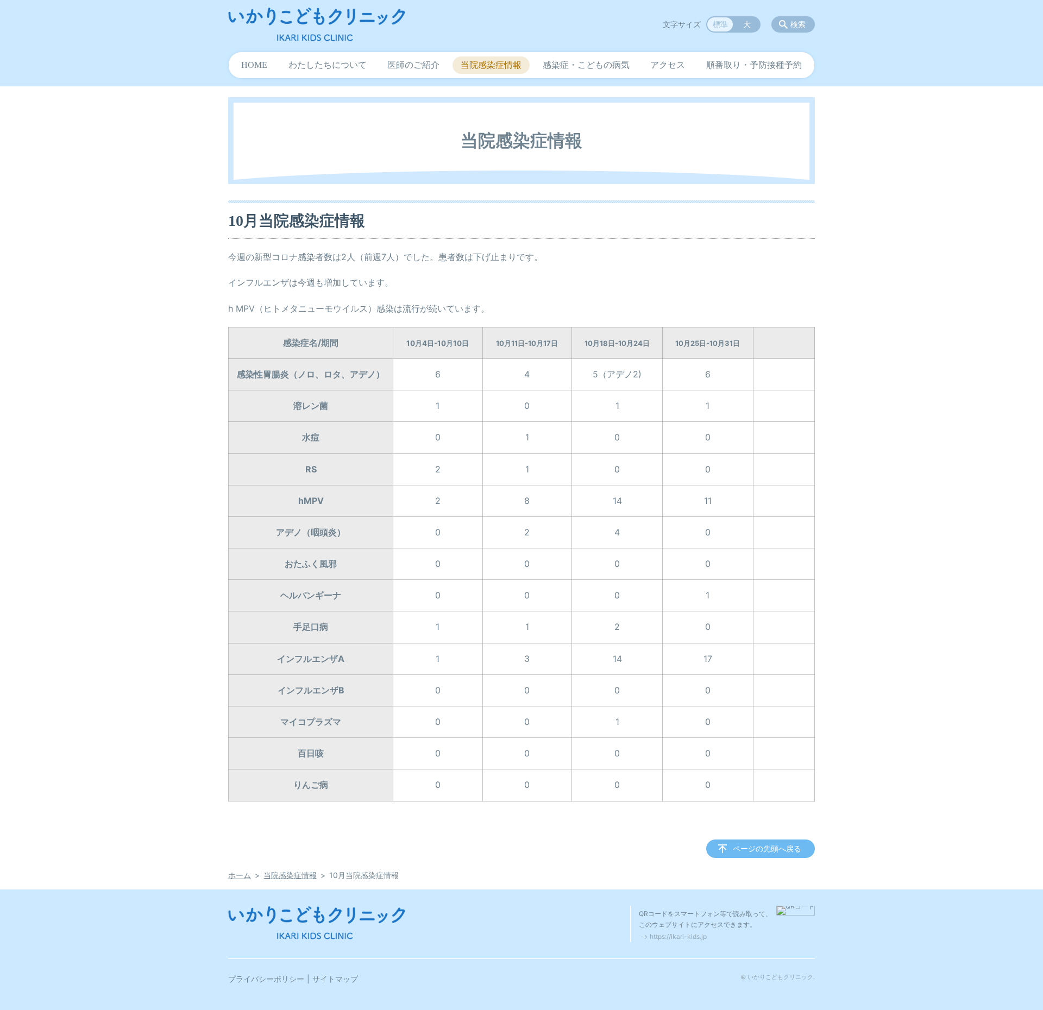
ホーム (239, 875)
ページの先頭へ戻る (767, 848)
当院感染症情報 (491, 65)
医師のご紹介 (413, 65)
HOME (254, 65)
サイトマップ (335, 978)
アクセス (667, 65)
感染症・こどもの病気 (586, 65)
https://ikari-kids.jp (678, 936)
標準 (720, 24)
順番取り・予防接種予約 (754, 65)
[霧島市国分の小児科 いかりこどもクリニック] (316, 24)
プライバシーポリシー (266, 978)
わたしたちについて (327, 65)
